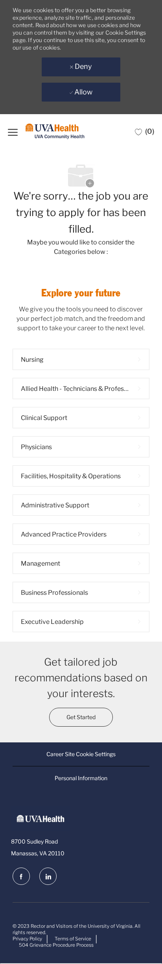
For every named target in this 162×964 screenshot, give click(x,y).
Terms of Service (73, 939)
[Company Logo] (55, 132)
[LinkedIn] (48, 876)
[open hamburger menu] (13, 131)
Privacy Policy (27, 939)
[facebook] (21, 876)
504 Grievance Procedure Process (56, 945)
